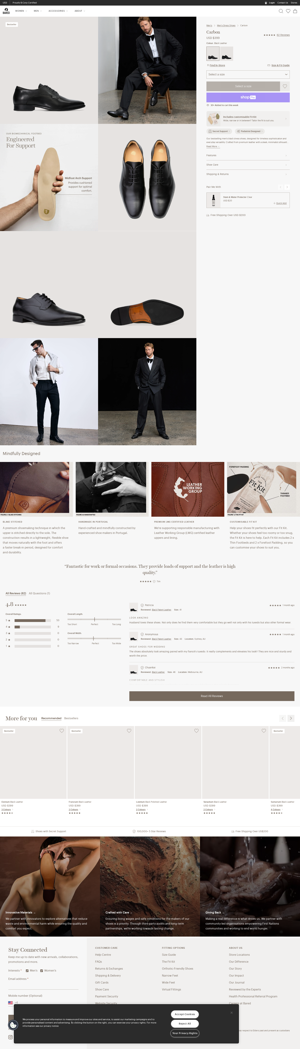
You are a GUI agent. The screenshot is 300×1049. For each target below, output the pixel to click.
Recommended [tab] (51, 718)
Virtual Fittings (171, 989)
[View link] (250, 887)
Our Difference (238, 961)
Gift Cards (102, 982)
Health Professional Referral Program (253, 996)
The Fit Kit (168, 961)
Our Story (235, 968)
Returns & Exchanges (109, 968)
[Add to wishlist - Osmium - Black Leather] (62, 731)
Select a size (243, 86)
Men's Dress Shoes (226, 25)
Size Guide (169, 954)
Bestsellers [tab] (71, 718)
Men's (209, 25)
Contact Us (282, 3)
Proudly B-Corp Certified (25, 3)
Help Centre (103, 954)
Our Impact (236, 975)
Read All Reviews (212, 696)
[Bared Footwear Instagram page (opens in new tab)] (10, 1037)
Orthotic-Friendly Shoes (177, 968)
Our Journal (236, 982)
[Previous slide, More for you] (282, 718)
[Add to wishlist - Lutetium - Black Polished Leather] (196, 731)
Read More (211, 146)
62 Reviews (283, 35)
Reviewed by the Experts (245, 989)
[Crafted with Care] (150, 887)
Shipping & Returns (217, 174)
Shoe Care (212, 165)
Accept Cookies (185, 1014)
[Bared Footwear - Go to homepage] (6, 11)
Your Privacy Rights (185, 1033)
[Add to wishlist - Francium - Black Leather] (129, 731)
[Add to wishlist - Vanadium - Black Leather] (264, 731)
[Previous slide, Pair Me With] (280, 187)
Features (211, 155)
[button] (13, 1025)
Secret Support (220, 131)
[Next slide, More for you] (291, 718)
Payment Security (106, 996)
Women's (50, 970)
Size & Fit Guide (281, 65)
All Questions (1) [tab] (39, 593)
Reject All (185, 1023)
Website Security (106, 1003)
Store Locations (239, 954)
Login (272, 3)
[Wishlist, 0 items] (288, 11)
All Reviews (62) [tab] (16, 593)
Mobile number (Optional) (25, 995)
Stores (294, 3)
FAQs (98, 961)
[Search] (281, 11)
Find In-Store (217, 65)
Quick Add (281, 203)
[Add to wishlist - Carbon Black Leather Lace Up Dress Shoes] (285, 86)
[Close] (231, 1013)
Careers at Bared (240, 1003)
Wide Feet (168, 982)
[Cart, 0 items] (295, 11)
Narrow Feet (170, 975)
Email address (18, 979)
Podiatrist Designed (250, 131)
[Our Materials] (50, 887)
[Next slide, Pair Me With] (287, 187)
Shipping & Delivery (108, 975)
